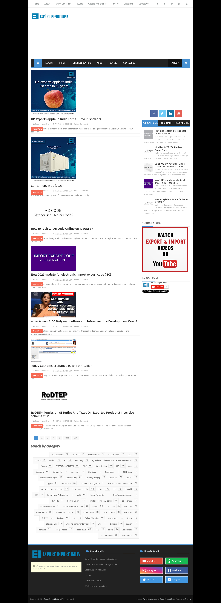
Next (67, 438)
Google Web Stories (97, 4)
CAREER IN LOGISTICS (65, 466)
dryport (49, 484)
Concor (129, 478)
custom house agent (48, 478)
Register (60, 518)
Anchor (52, 460)
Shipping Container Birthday (77, 524)
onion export (113, 518)
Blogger (188, 599)
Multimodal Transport (65, 512)
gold (79, 495)
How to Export (73, 501)
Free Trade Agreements (122, 495)
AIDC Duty (79, 460)
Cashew (43, 466)
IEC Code (111, 507)
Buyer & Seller (101, 466)
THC (97, 530)
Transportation (60, 530)
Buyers (80, 4)
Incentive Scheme (47, 507)
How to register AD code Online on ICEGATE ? (62, 229)
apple (130, 466)
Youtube (150, 561)
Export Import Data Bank (95, 570)
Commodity (58, 472)
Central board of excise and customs (101, 559)
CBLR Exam (127, 472)
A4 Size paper (113, 455)
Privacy (115, 4)
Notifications (41, 512)
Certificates (109, 472)
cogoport (75, 472)
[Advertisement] (135, 33)
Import (63, 63)
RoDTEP (45, 518)
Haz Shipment (126, 501)
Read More (37, 129)
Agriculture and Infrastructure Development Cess (112, 460)
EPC (114, 489)
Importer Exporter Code (73, 507)
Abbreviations (94, 455)
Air (65, 460)
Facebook (176, 570)
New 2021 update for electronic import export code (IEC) (71, 275)
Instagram (151, 570)
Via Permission (107, 536)
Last (75, 438)
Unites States (127, 536)
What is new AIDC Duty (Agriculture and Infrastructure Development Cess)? (84, 321)
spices (110, 530)
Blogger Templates (144, 599)
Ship (99, 524)
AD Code (75, 455)
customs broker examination (120, 484)
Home (36, 4)
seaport (129, 524)
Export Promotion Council (52, 489)
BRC (117, 466)
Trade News (81, 530)
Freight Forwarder (97, 495)
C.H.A (85, 466)
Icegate (88, 575)
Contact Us (143, 4)
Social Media (127, 530)
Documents (66, 484)
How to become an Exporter (100, 501)
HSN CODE (128, 507)
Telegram (175, 579)
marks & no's (88, 512)
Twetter (150, 579)
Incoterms (128, 512)
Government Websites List (57, 495)
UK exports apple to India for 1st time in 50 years (66, 119)
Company (40, 472)
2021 (130, 455)
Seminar (113, 524)
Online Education (63, 4)
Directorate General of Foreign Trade (101, 564)
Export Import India (80, 489)
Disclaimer (128, 4)
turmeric (42, 530)
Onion (129, 518)
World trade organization (96, 586)
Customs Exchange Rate (90, 484)
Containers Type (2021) (47, 186)
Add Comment (82, 124)
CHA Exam (92, 472)
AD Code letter (58, 455)
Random (175, 63)
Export (49, 63)
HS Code (55, 501)
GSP (36, 495)
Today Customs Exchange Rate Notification (62, 366)
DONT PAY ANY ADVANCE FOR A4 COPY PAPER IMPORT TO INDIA (170, 165)
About (47, 4)
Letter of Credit (109, 512)
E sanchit (128, 489)
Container (113, 478)
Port (74, 518)
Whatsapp (176, 561)
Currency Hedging (93, 478)
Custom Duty (71, 478)
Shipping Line (51, 524)
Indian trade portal (93, 581)
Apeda (38, 460)
